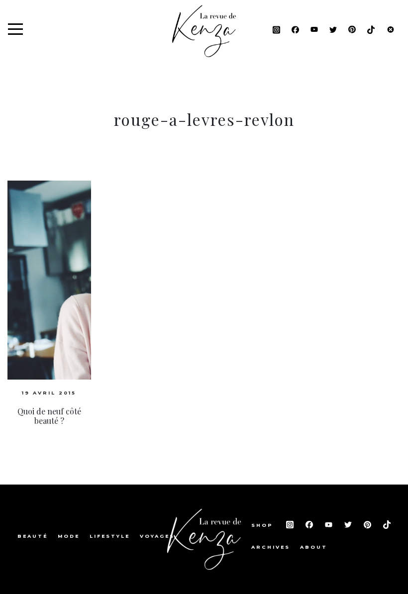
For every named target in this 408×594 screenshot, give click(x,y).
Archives (270, 547)
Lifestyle (110, 536)
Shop (263, 525)
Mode (69, 536)
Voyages (157, 536)
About (313, 547)
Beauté (32, 536)
